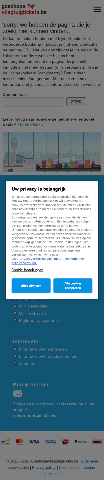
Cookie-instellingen (27, 270)
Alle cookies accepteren (73, 286)
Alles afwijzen (31, 285)
